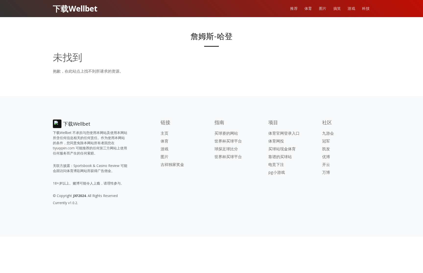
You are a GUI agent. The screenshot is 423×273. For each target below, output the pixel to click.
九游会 (328, 133)
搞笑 (337, 8)
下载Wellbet (75, 8)
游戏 (351, 8)
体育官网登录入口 (284, 133)
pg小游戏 (276, 172)
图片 (323, 8)
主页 (164, 133)
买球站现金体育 (282, 149)
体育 (308, 8)
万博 (326, 172)
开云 (326, 164)
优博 (326, 156)
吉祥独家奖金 (172, 164)
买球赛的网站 (226, 133)
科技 (366, 8)
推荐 (294, 8)
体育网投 (276, 141)
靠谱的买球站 (280, 156)
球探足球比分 (226, 149)
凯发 (326, 149)
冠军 (326, 141)
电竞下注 (276, 164)
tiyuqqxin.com (64, 148)
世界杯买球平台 (228, 141)
